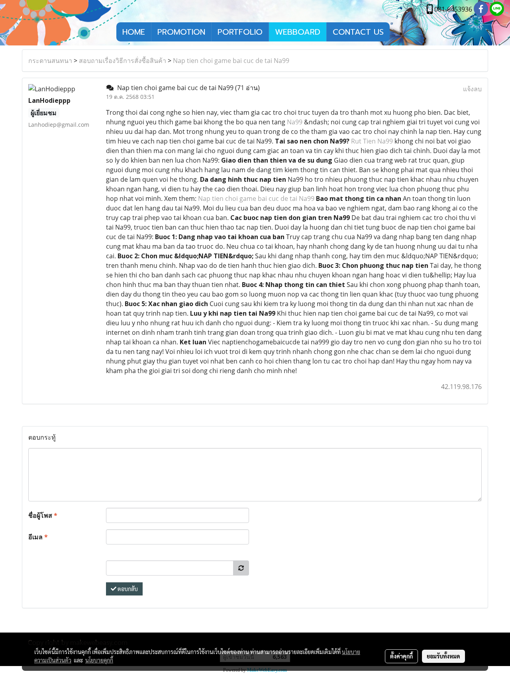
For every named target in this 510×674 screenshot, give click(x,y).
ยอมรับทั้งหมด (443, 656)
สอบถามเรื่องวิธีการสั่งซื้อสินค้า (122, 60)
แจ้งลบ (472, 88)
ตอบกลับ (127, 588)
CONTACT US (358, 32)
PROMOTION (181, 32)
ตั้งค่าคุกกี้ (401, 656)
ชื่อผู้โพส (42, 515)
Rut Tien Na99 (372, 141)
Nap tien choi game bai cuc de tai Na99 (231, 60)
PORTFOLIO (240, 32)
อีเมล (38, 537)
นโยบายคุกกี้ (99, 660)
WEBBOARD (297, 32)
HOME (133, 32)
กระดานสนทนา (50, 60)
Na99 (294, 122)
